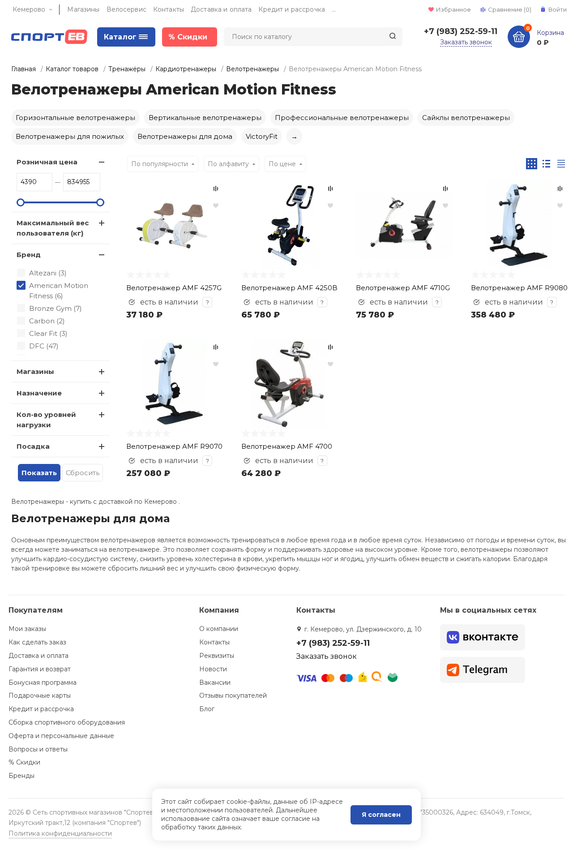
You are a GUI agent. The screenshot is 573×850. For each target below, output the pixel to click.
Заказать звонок (466, 42)
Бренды (21, 776)
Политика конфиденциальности (60, 833)
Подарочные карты (40, 695)
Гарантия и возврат (40, 669)
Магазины (83, 9)
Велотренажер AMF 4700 (286, 446)
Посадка (33, 446)
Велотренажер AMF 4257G (174, 287)
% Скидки (24, 762)
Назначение (39, 393)
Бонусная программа (43, 682)
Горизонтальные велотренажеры (75, 117)
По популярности (159, 164)
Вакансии (215, 682)
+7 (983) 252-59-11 (460, 31)
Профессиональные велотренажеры (342, 117)
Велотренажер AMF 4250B (289, 287)
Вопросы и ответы (38, 749)
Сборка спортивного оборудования (67, 722)
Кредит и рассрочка (291, 9)
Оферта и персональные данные (61, 736)
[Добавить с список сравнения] (216, 188)
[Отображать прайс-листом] (561, 163)
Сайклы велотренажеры (466, 117)
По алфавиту (228, 164)
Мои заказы (27, 629)
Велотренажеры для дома (184, 136)
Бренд (29, 254)
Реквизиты (216, 656)
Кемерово (29, 9)
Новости (213, 669)
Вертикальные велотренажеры (205, 117)
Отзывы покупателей (233, 695)
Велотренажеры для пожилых (70, 136)
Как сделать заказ (37, 642)
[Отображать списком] (546, 163)
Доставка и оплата (221, 9)
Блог (206, 709)
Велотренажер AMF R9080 (519, 287)
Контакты (168, 9)
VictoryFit (262, 136)
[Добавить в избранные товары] (216, 205)
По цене (282, 164)
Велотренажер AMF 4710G (403, 287)
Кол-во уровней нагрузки (46, 419)
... (334, 9)
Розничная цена (47, 162)
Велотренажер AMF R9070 (174, 446)
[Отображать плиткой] (531, 163)
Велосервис (126, 9)
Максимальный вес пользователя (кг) (53, 228)
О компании (218, 629)
